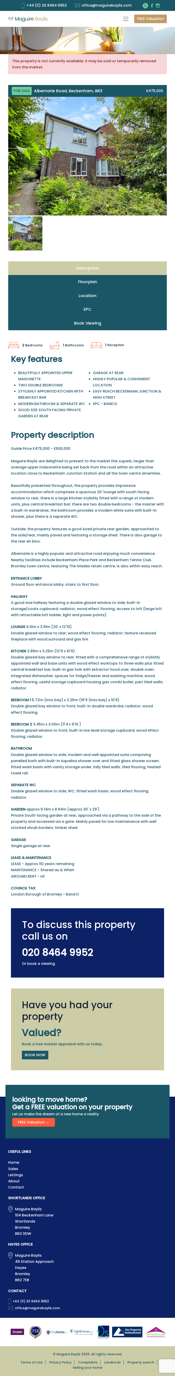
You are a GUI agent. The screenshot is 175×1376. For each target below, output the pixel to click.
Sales (13, 1168)
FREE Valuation (150, 18)
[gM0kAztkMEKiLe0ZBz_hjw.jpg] (87, 156)
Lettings (15, 1175)
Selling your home (87, 1367)
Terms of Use (32, 1362)
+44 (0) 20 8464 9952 (46, 5)
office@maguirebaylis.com (107, 5)
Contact (16, 1187)
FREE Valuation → (33, 1122)
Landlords (112, 1362)
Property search (140, 1362)
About (14, 1181)
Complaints (88, 1362)
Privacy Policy (60, 1362)
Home (13, 1162)
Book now (35, 1055)
